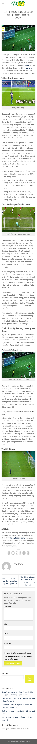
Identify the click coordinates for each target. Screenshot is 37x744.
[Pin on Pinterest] (24, 553)
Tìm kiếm (5, 673)
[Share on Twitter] (16, 553)
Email (6, 634)
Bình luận (8, 606)
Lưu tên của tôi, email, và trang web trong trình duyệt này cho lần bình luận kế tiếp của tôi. (18, 656)
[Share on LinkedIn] (27, 553)
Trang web (8, 643)
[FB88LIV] (18, 3)
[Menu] (3, 3)
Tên (6, 624)
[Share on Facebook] (13, 553)
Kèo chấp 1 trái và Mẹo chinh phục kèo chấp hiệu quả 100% (9, 581)
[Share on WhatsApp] (9, 553)
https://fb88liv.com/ (17, 538)
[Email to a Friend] (20, 553)
